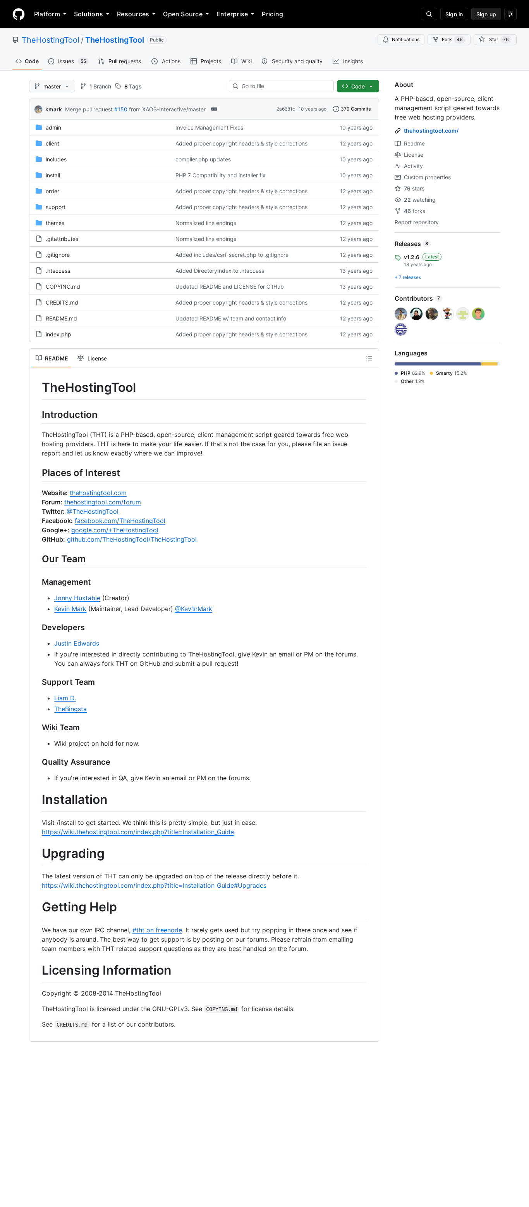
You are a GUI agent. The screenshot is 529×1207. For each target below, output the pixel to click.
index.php (58, 334)
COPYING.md (63, 286)
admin (53, 127)
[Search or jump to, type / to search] (429, 14)
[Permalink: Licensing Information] (36, 970)
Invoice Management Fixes (209, 127)
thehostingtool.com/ (431, 130)
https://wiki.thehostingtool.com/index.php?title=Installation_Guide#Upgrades (154, 885)
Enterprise (232, 14)
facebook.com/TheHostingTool (120, 521)
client (52, 143)
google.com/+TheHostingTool (114, 530)
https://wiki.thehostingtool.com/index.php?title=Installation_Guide (138, 832)
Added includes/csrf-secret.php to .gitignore (232, 254)
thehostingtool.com (98, 493)
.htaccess (58, 270)
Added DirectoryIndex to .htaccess (219, 270)
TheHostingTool (50, 40)
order (52, 191)
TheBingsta (70, 709)
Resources (133, 14)
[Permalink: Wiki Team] (36, 727)
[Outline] (369, 358)
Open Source (183, 14)
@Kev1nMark (193, 609)
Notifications (405, 39)
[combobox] (284, 86)
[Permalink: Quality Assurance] (36, 762)
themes (55, 223)
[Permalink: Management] (36, 582)
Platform (47, 14)
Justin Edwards (76, 643)
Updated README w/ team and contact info (230, 318)
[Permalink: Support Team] (36, 682)
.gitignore (58, 254)
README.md (61, 318)
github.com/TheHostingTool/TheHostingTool (132, 539)
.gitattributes (62, 239)
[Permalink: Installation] (36, 800)
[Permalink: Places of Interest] (36, 472)
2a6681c (286, 109)
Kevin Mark (70, 609)
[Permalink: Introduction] (36, 414)
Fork (452, 39)
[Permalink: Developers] (36, 627)
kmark (53, 109)
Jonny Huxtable (77, 598)
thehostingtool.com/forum (102, 502)
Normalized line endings (205, 223)
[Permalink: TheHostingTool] (36, 387)
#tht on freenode (157, 930)
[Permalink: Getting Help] (36, 907)
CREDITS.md (62, 302)
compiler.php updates (203, 159)
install (53, 175)
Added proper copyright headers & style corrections (241, 143)
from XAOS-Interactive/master (167, 109)
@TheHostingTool (93, 511)
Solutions (88, 14)
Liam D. (65, 698)
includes (56, 159)
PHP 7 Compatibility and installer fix (220, 175)
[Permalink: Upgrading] (36, 853)
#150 (120, 109)
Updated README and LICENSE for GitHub (229, 286)
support (55, 207)
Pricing (272, 14)
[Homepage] (18, 14)
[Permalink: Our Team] (36, 558)
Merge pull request (89, 109)
